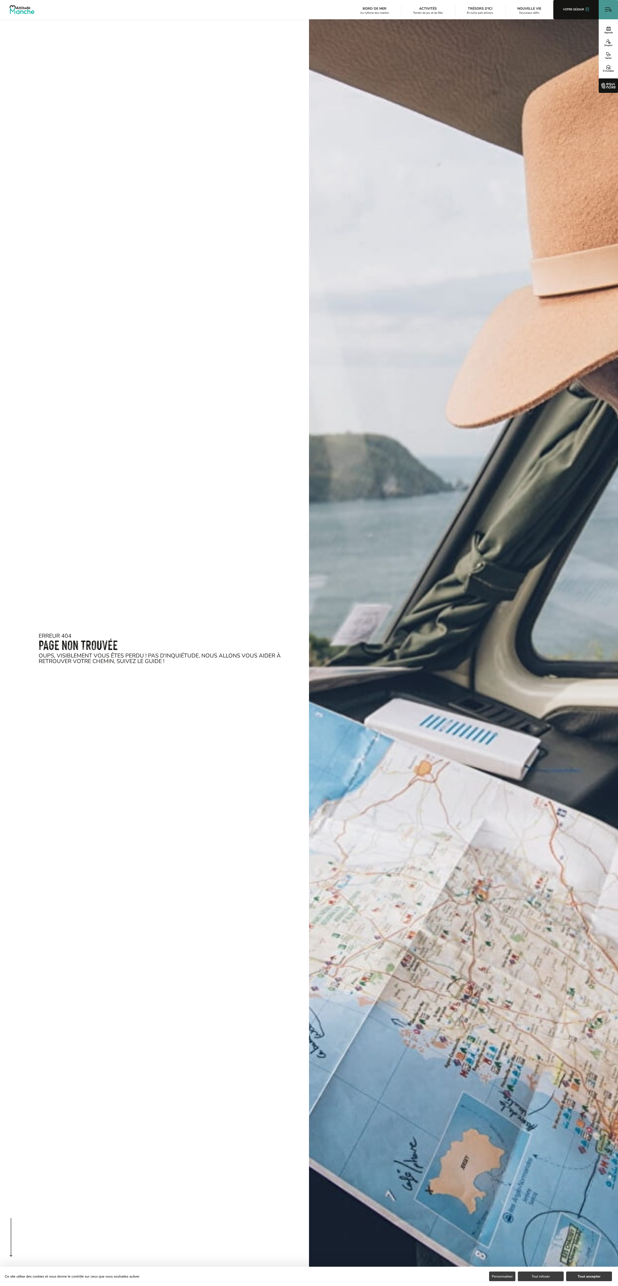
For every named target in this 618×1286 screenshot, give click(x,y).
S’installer (608, 70)
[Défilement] (11, 1247)
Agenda (608, 32)
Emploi (608, 45)
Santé (608, 58)
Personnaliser (502, 1276)
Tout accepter (589, 1276)
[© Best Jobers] (463, 652)
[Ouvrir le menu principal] (608, 9)
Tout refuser (541, 1276)
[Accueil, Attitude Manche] (22, 9)
